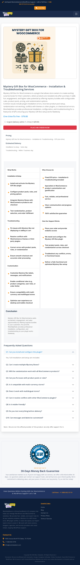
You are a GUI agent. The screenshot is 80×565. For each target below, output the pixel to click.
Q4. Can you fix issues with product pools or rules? (26, 378)
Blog (42, 510)
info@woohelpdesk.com (13, 545)
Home (43, 507)
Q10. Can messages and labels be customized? (24, 418)
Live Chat (41, 8)
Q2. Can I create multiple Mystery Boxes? (22, 364)
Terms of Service (46, 518)
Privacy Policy (45, 516)
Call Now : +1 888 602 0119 (62, 492)
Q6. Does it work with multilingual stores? (23, 391)
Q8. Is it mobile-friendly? (16, 404)
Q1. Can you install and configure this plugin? (24, 352)
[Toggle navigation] (76, 14)
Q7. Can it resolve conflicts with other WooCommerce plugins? (31, 398)
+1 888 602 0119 (10, 542)
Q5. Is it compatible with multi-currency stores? (25, 384)
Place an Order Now (40, 127)
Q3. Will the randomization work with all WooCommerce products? (32, 371)
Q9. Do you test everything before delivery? (24, 411)
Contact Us (44, 513)
